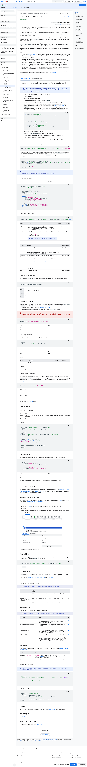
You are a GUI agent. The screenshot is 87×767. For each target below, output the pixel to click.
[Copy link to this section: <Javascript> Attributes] (35, 214)
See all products (20, 750)
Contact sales (19, 755)
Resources (26, 7)
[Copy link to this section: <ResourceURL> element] (36, 373)
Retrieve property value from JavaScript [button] (37, 79)
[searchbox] (7, 11)
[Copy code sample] (67, 113)
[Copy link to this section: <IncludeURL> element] (35, 301)
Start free (82, 5)
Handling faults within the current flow (35, 262)
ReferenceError (63, 594)
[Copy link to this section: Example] (25, 366)
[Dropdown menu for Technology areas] (24, 1)
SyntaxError (38, 596)
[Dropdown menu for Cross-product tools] (36, 1)
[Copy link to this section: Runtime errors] (29, 581)
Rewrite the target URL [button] (25, 78)
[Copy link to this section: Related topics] (30, 714)
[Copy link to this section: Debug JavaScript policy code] (40, 497)
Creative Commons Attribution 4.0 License (49, 739)
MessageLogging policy (33, 54)
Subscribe (73, 764)
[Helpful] (68, 13)
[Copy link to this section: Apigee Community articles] (38, 721)
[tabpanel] (45, 125)
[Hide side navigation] (14, 765)
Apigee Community (38, 491)
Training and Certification (57, 757)
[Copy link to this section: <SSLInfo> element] (32, 454)
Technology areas (19, 1)
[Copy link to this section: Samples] (25, 76)
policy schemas (52, 709)
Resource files (31, 45)
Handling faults (50, 577)
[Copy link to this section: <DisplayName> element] (36, 275)
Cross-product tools (31, 1)
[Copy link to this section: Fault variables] (29, 646)
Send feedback (66, 16)
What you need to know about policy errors (36, 577)
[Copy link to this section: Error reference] (31, 571)
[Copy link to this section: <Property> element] (33, 335)
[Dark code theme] (66, 113)
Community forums (38, 750)
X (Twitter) (72, 753)
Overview (3, 7)
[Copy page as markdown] (42, 17)
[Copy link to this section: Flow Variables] (30, 554)
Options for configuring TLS (39, 482)
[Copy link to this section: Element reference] (33, 179)
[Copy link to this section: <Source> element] (32, 406)
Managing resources (27, 315)
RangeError (58, 594)
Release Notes (37, 753)
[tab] (25, 79)
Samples (31, 369)
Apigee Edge (59, 24)
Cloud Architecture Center (57, 755)
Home (21, 13)
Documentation (26, 13)
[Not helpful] (69, 13)
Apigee (6, 5)
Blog (70, 750)
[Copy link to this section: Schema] (26, 706)
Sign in (84, 1)
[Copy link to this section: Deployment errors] (31, 608)
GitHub (53, 750)
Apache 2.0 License (20, 740)
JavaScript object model (65, 31)
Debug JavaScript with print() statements (34, 501)
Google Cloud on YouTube (74, 755)
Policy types (53, 72)
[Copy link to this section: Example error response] (34, 665)
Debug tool (60, 500)
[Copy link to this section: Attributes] (26, 357)
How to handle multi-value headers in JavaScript (32, 726)
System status (37, 755)
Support (20, 7)
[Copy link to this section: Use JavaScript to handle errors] (41, 486)
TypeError (42, 596)
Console (68, 1)
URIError (47, 596)
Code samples (55, 753)
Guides (9, 7)
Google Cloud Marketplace (22, 753)
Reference (15, 7)
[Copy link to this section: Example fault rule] (31, 688)
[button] (7, 19)
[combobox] (58, 1)
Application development (34, 13)
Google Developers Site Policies (36, 740)
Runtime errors (40, 656)
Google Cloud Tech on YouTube (75, 757)
